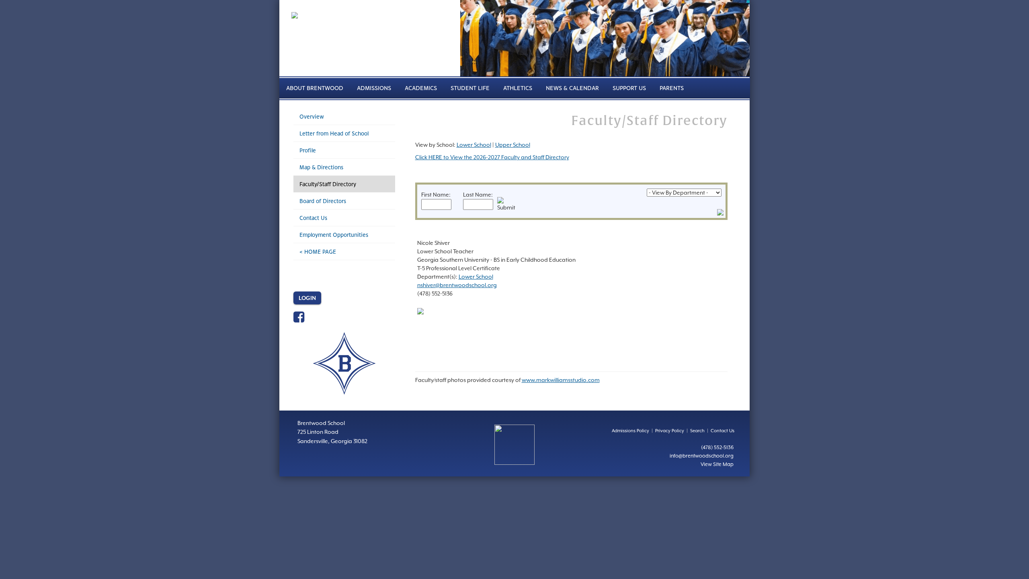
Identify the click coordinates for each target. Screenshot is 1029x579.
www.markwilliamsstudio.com (561, 380)
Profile (307, 150)
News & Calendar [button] (572, 88)
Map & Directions (321, 167)
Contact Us (313, 218)
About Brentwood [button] (314, 88)
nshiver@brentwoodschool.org (457, 285)
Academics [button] (421, 88)
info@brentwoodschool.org (702, 456)
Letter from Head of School (334, 133)
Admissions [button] (374, 88)
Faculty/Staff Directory (327, 184)
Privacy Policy (669, 430)
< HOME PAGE (317, 251)
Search (697, 430)
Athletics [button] (517, 88)
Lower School (474, 145)
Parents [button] (672, 88)
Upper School (512, 145)
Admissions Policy (630, 430)
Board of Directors (322, 201)
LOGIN (307, 298)
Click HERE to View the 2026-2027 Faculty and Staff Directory (492, 157)
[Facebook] (298, 319)
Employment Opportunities (333, 234)
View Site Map (717, 464)
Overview (311, 116)
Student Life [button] (470, 88)
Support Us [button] (629, 88)
